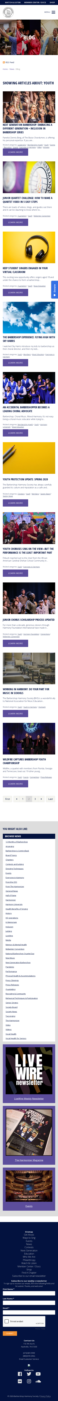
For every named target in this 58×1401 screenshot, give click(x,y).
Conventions (45, 634)
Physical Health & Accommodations (20, 976)
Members (27, 354)
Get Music (29, 1234)
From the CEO (11, 882)
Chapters (21, 494)
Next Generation (29, 1250)
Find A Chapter (29, 1272)
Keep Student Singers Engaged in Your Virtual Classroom (25, 270)
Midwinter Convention (42, 216)
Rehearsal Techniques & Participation (22, 998)
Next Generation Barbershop (18, 962)
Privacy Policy (45, 1396)
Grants (15, 147)
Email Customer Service (29, 1359)
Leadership (22, 145)
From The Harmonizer (15, 886)
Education (29, 1253)
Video (39, 147)
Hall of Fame (11, 895)
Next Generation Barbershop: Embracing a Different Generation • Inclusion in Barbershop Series (27, 128)
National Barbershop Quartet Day (20, 953)
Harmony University (14, 904)
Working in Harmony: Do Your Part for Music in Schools (26, 691)
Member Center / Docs (35, 2)
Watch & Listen (13, 2)
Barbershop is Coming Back (17, 850)
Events (52, 145)
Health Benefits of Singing (17, 909)
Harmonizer (11, 900)
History (9, 913)
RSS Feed (9, 62)
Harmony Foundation (31, 634)
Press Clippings (12, 980)
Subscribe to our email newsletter (29, 1275)
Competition (34, 777)
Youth (46, 145)
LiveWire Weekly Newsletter (29, 1098)
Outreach (42, 707)
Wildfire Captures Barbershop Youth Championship (24, 761)
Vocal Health (11, 1034)
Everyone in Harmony (27, 147)
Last (50, 799)
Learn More (15, 152)
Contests (29, 1247)
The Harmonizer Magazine (29, 1160)
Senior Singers (12, 1002)
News (12, 69)
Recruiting (8, 147)
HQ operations (12, 918)
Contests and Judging (15, 864)
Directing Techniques (15, 868)
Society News (8, 496)
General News (12, 891)
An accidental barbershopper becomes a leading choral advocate (26, 409)
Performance (11, 971)
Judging (9, 931)
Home (5, 69)
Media (8, 940)
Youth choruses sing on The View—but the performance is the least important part (28, 551)
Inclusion (46, 147)
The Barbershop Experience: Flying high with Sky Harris (29, 339)
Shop (52, 2)
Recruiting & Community (16, 993)
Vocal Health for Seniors (16, 1038)
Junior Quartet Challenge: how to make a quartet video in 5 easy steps (27, 200)
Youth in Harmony (30, 707)
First (7, 799)
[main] (29, 621)
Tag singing (10, 1016)
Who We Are (29, 1256)
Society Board (45, 494)
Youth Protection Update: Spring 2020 (25, 479)
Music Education (40, 286)
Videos (9, 1029)
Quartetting (22, 216)
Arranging (10, 846)
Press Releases (46, 777)
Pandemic (10, 967)
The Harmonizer (12, 1020)
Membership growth (35, 145)
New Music (10, 958)
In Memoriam (11, 922)
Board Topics (11, 855)
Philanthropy (29, 1260)
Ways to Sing (29, 1237)
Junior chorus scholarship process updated (28, 620)
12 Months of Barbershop (17, 842)
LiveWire (9, 935)
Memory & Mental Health (16, 944)
